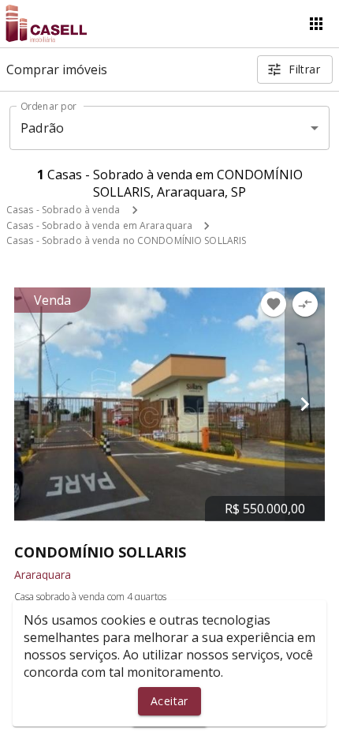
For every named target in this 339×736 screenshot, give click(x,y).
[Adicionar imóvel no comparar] (305, 304)
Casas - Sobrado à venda (63, 209)
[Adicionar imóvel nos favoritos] (273, 304)
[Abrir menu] (316, 24)
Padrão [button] (42, 128)
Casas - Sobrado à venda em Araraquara (99, 225)
